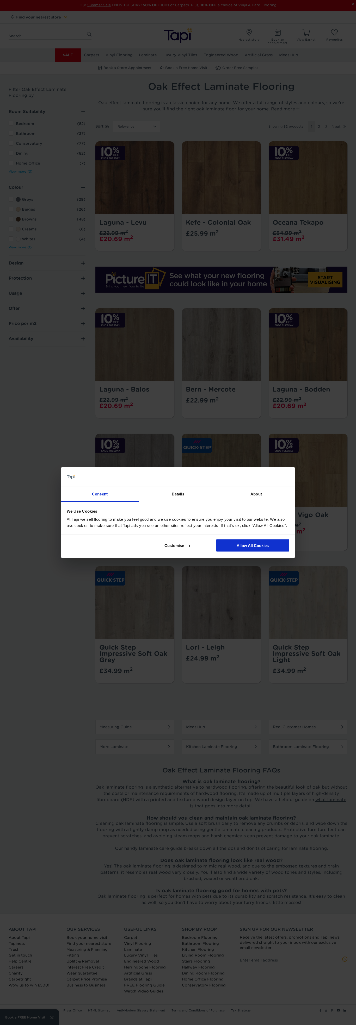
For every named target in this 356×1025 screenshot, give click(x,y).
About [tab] (256, 494)
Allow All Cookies (253, 545)
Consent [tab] (100, 494)
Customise (174, 545)
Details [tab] (178, 494)
